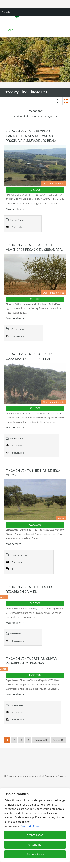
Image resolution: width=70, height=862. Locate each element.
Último (56, 740)
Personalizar (35, 844)
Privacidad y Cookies (55, 776)
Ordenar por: (35, 111)
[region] (35, 825)
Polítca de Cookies (31, 826)
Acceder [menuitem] (6, 12)
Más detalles (14, 209)
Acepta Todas (35, 835)
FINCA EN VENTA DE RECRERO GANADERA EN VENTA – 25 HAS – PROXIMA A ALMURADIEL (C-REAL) (31, 135)
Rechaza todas (35, 854)
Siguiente (40, 740)
